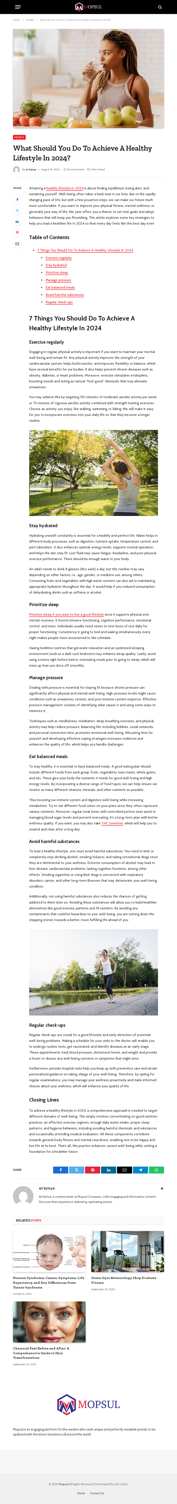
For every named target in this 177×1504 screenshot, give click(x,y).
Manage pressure (58, 280)
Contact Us (97, 1493)
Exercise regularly (59, 258)
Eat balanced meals (60, 287)
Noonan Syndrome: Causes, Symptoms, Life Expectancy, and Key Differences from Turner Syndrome (48, 1282)
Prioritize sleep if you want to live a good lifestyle (66, 614)
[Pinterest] (17, 232)
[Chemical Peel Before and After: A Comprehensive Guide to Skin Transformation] (49, 1322)
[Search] (159, 7)
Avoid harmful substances (65, 295)
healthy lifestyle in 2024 (64, 188)
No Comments (75, 169)
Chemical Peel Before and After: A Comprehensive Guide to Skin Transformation (41, 1353)
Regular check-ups (59, 302)
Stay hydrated (56, 265)
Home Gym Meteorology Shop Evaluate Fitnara (123, 1280)
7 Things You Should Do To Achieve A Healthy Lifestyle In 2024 (85, 250)
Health (19, 137)
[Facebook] (17, 199)
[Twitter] (17, 210)
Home (81, 1493)
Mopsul (64, 1484)
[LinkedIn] (17, 221)
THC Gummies (112, 823)
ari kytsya (31, 169)
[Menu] (18, 7)
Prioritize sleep (57, 272)
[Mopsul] (88, 7)
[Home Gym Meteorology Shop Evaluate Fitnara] (127, 1251)
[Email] (17, 243)
